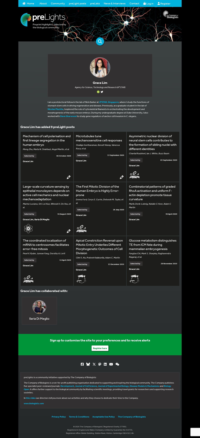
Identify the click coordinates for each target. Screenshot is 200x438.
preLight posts (77, 3)
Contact (134, 3)
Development (67, 386)
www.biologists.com (34, 403)
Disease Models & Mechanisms (144, 386)
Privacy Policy (59, 416)
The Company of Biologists (132, 416)
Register (165, 3)
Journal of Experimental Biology (113, 386)
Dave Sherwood (68, 116)
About (43, 3)
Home (30, 3)
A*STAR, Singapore (109, 102)
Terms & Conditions (79, 416)
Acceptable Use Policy (103, 416)
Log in (149, 3)
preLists (95, 3)
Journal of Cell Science (86, 386)
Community (58, 3)
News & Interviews (114, 3)
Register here (100, 348)
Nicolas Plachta (55, 109)
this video (31, 398)
